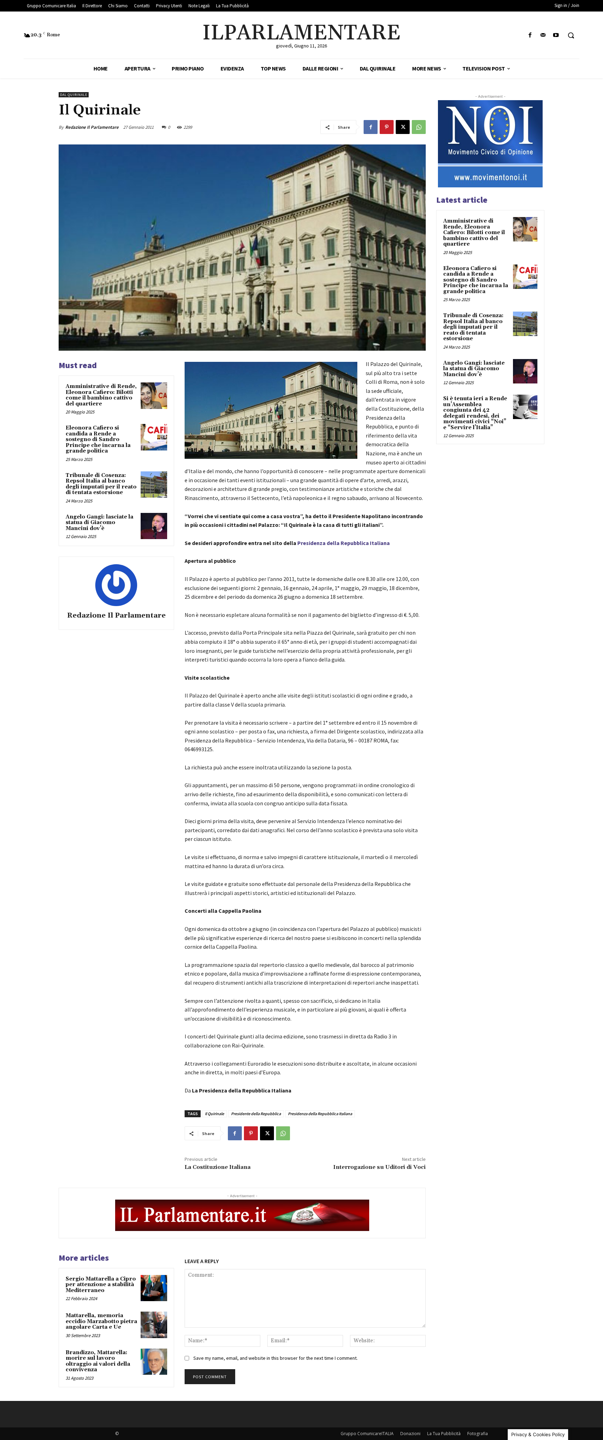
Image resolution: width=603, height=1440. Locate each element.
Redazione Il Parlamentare (92, 127)
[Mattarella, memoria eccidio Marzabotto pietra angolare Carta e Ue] (154, 1325)
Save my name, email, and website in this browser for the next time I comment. (275, 1358)
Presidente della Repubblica (256, 1113)
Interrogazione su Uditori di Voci (379, 1167)
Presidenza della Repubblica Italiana (343, 542)
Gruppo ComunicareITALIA (367, 1434)
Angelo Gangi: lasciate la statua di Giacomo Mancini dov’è (99, 523)
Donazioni (410, 1434)
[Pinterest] (387, 127)
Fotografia (477, 1434)
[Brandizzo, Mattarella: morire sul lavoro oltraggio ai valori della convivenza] (154, 1362)
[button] (571, 35)
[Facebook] (530, 35)
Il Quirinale (214, 1113)
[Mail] (543, 35)
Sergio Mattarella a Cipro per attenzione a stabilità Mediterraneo (101, 1285)
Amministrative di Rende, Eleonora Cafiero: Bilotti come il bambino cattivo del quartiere (101, 395)
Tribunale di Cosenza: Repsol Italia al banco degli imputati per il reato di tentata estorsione (101, 484)
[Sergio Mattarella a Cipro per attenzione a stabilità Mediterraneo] (154, 1288)
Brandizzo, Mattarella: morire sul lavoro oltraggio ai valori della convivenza (98, 1361)
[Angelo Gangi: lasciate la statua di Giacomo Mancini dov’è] (154, 526)
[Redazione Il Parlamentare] (116, 585)
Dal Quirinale (73, 94)
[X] (403, 127)
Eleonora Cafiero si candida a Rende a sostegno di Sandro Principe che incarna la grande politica (98, 439)
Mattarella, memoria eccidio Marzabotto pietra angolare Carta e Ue (101, 1321)
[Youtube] (556, 35)
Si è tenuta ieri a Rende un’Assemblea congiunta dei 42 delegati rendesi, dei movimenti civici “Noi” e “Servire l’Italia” (475, 413)
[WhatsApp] (419, 127)
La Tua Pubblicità (444, 1434)
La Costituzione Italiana (218, 1167)
